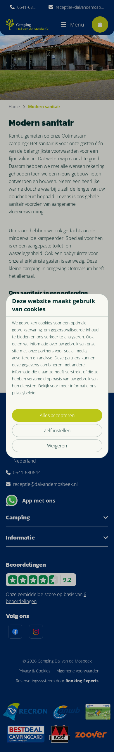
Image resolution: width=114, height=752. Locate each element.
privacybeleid (23, 393)
